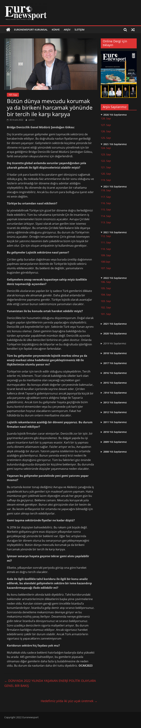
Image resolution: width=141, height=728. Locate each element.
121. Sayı (106, 167)
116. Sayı (106, 203)
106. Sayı (106, 281)
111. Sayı (106, 242)
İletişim (79, 29)
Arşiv (67, 29)
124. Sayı (106, 148)
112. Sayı (106, 236)
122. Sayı (106, 160)
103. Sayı (106, 301)
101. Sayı (106, 314)
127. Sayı (106, 125)
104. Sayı (106, 294)
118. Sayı (106, 190)
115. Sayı (106, 209)
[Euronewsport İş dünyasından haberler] (8, 29)
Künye (56, 29)
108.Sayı (105, 261)
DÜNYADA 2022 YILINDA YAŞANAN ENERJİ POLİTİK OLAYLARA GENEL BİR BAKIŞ (50, 683)
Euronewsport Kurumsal (31, 29)
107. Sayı (13, 94)
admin (32, 119)
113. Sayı (106, 222)
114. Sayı (106, 216)
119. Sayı (106, 180)
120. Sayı (106, 173)
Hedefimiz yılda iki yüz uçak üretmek (69, 701)
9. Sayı (107, 255)
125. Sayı (106, 137)
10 (102, 255)
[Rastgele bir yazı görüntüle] (133, 29)
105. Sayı (106, 288)
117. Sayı (106, 196)
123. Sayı (106, 154)
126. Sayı (106, 131)
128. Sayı (106, 118)
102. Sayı (106, 307)
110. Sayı (106, 249)
